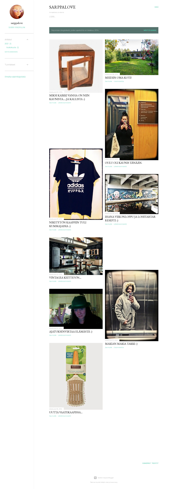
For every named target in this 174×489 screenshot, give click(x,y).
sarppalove (17, 23)
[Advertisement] (76, 126)
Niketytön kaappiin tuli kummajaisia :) (67, 224)
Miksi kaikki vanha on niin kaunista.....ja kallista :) (69, 97)
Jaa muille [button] (52, 103)
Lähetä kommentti (64, 103)
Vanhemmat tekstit (150, 463)
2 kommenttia (119, 347)
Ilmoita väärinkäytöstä (15, 77)
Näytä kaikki (150, 30)
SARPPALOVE (62, 7)
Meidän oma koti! (118, 77)
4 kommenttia (119, 81)
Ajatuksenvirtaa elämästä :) (70, 331)
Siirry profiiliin (17, 27)
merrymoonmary (111, 482)
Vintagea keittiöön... (65, 277)
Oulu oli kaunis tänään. (123, 163)
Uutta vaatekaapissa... (66, 412)
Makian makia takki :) (121, 344)
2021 (8, 44)
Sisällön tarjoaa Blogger (106, 478)
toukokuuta (12, 47)
